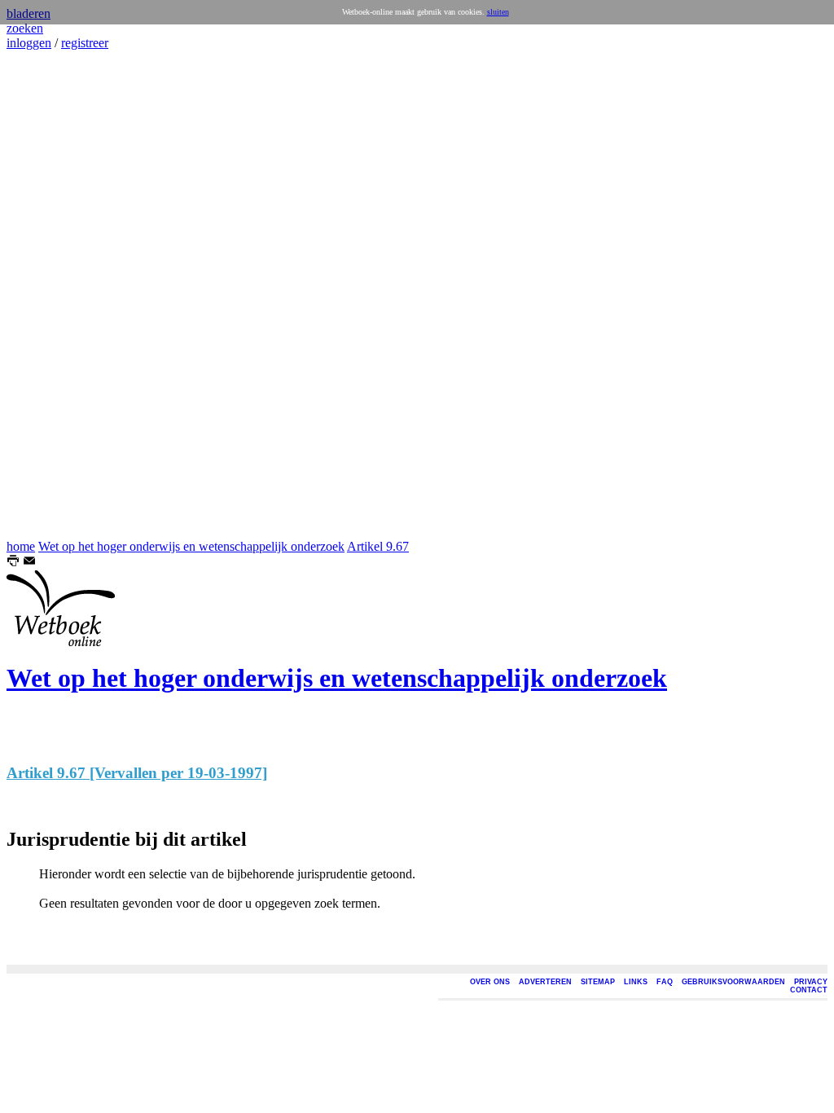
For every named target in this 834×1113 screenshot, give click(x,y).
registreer (84, 43)
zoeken (25, 28)
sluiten (498, 11)
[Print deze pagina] (13, 563)
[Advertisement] (55, 295)
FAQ (664, 982)
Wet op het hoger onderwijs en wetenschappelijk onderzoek (191, 546)
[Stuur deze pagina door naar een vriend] (29, 563)
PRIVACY (810, 982)
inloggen (29, 43)
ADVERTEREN (545, 982)
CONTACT (808, 990)
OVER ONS (490, 982)
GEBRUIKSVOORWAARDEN (733, 982)
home (21, 546)
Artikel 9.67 (378, 546)
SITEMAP (598, 982)
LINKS (635, 982)
